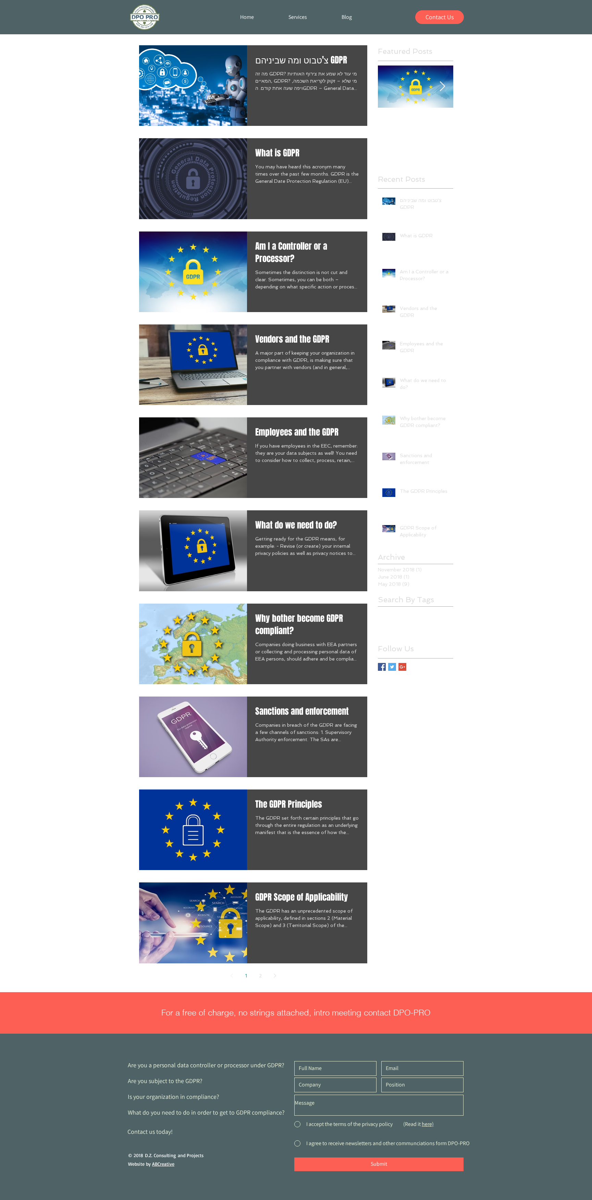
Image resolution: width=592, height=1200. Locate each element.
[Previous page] (231, 976)
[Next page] (275, 976)
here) (428, 1124)
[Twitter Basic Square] (392, 667)
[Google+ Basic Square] (402, 667)
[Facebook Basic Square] (382, 667)
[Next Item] (442, 86)
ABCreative (163, 1164)
